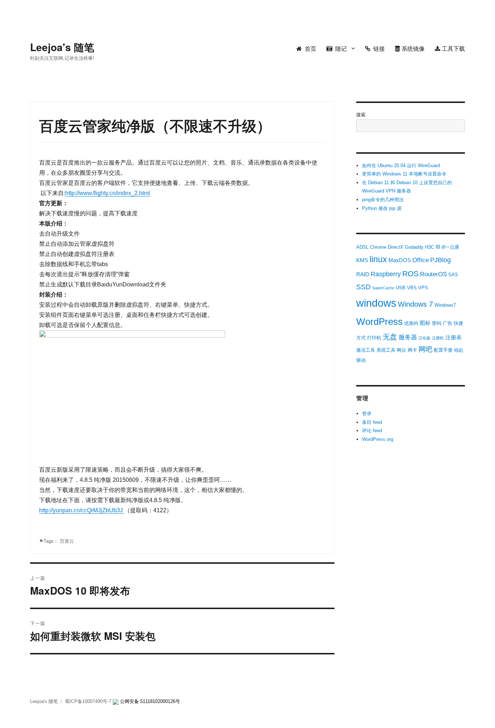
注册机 (438, 338)
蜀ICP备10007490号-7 (89, 701)
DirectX (395, 247)
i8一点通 (450, 247)
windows (376, 303)
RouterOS (433, 274)
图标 (425, 323)
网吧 (425, 349)
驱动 (361, 360)
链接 (377, 48)
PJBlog (440, 260)
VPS (423, 287)
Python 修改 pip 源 (382, 208)
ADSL (362, 247)
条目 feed (372, 422)
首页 (309, 48)
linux (378, 259)
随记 (339, 48)
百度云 (67, 540)
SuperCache (383, 288)
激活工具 (365, 350)
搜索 (361, 114)
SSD (363, 287)
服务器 (408, 337)
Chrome (378, 247)
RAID (362, 274)
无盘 (390, 337)
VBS (412, 287)
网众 (401, 350)
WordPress (379, 321)
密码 (436, 323)
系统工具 (386, 350)
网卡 (412, 350)
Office (420, 260)
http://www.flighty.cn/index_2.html (107, 193)
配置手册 (443, 350)
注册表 (453, 337)
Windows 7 (415, 304)
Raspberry (386, 274)
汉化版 (424, 338)
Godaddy (414, 247)
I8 (438, 247)
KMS (362, 260)
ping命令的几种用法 (383, 199)
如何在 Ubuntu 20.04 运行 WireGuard (401, 165)
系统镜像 (412, 48)
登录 (366, 413)
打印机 (374, 337)
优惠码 (411, 323)
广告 (447, 323)
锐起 (458, 350)
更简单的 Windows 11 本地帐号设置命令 (404, 174)
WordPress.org (377, 439)
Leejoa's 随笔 (62, 47)
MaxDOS (399, 260)
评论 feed (372, 430)
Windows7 (445, 305)
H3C (429, 247)
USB (400, 287)
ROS (410, 273)
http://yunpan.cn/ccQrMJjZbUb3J (81, 510)
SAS (453, 274)
